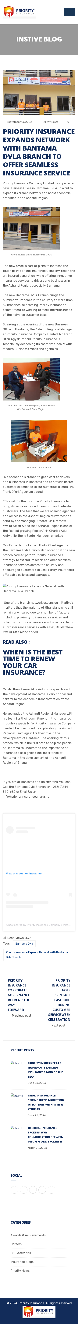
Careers (16, 1244)
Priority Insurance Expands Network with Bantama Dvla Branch (37, 955)
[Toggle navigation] (69, 12)
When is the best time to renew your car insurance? (32, 662)
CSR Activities (21, 1253)
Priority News (50, 122)
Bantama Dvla (24, 943)
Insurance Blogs (22, 1262)
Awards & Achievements (28, 1235)
